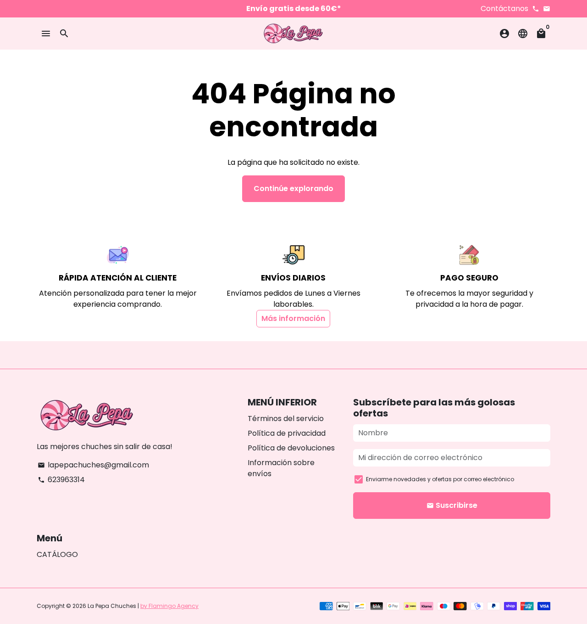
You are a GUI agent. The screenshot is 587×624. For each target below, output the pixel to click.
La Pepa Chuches (112, 606)
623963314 (61, 479)
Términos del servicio (286, 418)
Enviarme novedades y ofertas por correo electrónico (440, 479)
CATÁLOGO (57, 554)
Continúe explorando (293, 188)
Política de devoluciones (291, 448)
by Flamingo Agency (169, 606)
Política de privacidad (287, 433)
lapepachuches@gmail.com (93, 465)
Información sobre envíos (281, 468)
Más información (293, 318)
